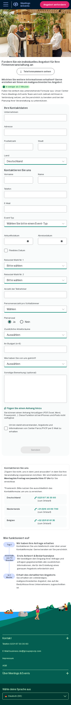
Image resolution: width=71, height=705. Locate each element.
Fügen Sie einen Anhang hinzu (24, 408)
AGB (4, 665)
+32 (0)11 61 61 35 (46, 520)
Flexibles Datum (17, 250)
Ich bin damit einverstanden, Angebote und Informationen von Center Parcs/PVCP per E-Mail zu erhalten (35, 428)
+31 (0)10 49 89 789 (47, 509)
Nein (27, 321)
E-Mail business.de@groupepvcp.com (21, 651)
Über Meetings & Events (16, 673)
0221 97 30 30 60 (46, 498)
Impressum (8, 658)
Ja (14, 321)
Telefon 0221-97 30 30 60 (15, 644)
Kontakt (7, 638)
